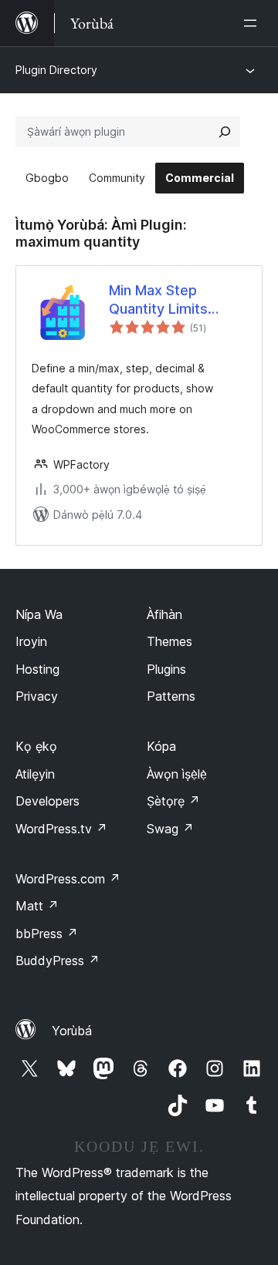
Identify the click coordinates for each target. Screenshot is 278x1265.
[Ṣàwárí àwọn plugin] (224, 131)
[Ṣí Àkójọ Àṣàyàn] (253, 23)
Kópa (161, 746)
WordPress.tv (61, 828)
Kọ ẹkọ (36, 746)
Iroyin (31, 641)
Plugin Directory (56, 69)
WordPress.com (67, 879)
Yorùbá (72, 1030)
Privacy (36, 696)
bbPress (46, 933)
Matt (37, 905)
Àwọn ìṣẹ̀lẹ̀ (177, 774)
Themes (169, 641)
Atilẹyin (35, 774)
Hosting (37, 669)
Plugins (166, 669)
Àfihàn (164, 614)
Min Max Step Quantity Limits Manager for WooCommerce (160, 300)
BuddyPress (57, 960)
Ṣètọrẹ (173, 801)
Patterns (171, 696)
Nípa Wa (39, 614)
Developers (47, 801)
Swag (170, 828)
